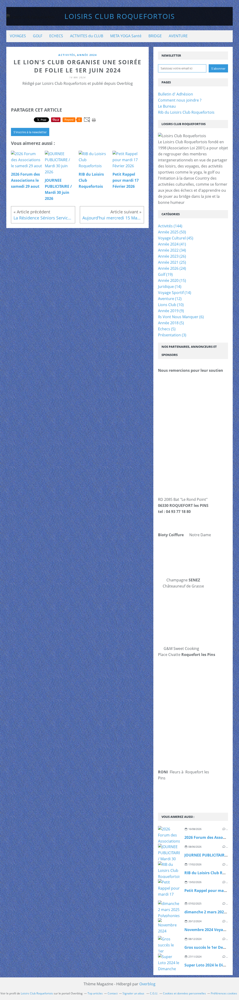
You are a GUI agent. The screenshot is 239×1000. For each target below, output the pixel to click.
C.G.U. (154, 993)
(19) (165, 274)
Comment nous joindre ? (179, 100)
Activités (66, 55)
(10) (171, 304)
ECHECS (56, 35)
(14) (169, 286)
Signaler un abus (134, 993)
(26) (172, 256)
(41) (172, 244)
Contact (113, 993)
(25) (172, 262)
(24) (172, 268)
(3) (172, 335)
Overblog (147, 983)
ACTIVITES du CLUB (86, 35)
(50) (172, 232)
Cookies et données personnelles (184, 993)
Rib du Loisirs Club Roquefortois (186, 112)
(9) (171, 310)
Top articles (95, 993)
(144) (170, 226)
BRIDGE (155, 35)
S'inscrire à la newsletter (30, 132)
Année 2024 (87, 55)
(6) (181, 316)
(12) (170, 298)
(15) (172, 280)
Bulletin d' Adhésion (175, 94)
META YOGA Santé (125, 35)
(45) (175, 238)
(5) (171, 322)
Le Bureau (167, 106)
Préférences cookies (224, 993)
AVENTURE (178, 35)
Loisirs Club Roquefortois (119, 16)
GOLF (37, 35)
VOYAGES (18, 35)
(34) (172, 250)
